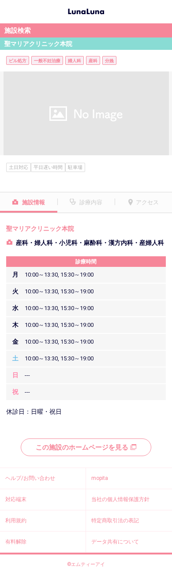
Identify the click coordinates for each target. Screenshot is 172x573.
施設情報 (33, 202)
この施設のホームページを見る (82, 447)
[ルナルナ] (86, 10)
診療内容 (90, 202)
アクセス (147, 202)
